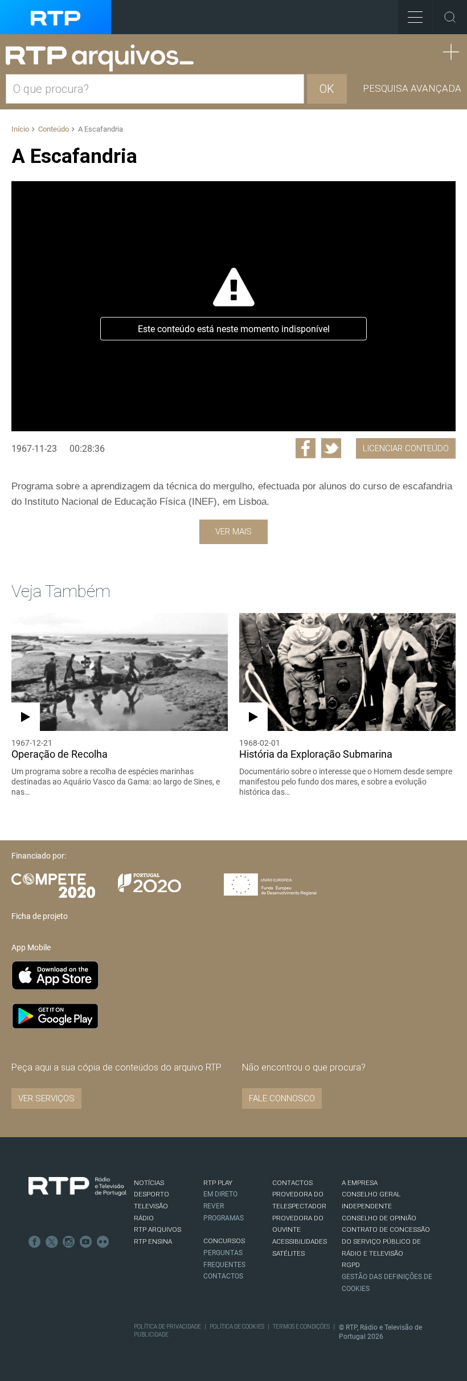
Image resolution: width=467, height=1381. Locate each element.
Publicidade (151, 1334)
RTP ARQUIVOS (157, 1229)
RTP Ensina (153, 1241)
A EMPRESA (360, 1183)
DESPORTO (151, 1194)
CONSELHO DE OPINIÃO (379, 1218)
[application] (233, 306)
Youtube (86, 1242)
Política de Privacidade (167, 1326)
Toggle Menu (415, 17)
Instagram (69, 1242)
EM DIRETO (220, 1194)
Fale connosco (282, 1098)
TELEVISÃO (151, 1206)
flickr (103, 1242)
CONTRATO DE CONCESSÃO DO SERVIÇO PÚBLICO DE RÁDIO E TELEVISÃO (386, 1241)
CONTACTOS (292, 1183)
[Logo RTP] (77, 1186)
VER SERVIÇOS (46, 1098)
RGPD (351, 1265)
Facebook (34, 1242)
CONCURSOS (224, 1241)
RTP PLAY (217, 1183)
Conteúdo (53, 129)
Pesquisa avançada (412, 88)
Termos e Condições (301, 1326)
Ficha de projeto (39, 916)
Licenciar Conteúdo (406, 448)
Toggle (450, 17)
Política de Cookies (237, 1326)
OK (326, 89)
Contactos (223, 1276)
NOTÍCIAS (149, 1183)
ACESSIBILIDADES (299, 1241)
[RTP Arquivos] (104, 58)
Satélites (288, 1253)
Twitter (52, 1242)
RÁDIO (144, 1218)
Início (20, 129)
